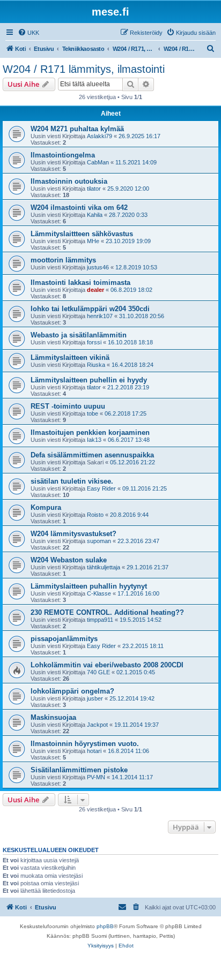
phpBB (105, 926)
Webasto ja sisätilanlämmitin (79, 335)
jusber (95, 698)
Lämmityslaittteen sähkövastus (82, 234)
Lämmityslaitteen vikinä (70, 357)
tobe (92, 413)
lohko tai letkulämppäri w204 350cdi (90, 309)
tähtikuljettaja (103, 567)
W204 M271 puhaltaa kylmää (77, 129)
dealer (95, 290)
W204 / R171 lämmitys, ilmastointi (84, 69)
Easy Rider (101, 488)
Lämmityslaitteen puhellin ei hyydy (89, 380)
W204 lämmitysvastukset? (73, 534)
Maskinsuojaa (53, 717)
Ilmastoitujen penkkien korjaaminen (90, 432)
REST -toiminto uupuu (68, 406)
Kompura (46, 507)
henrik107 (100, 316)
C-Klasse (99, 593)
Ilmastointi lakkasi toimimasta (80, 282)
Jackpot (97, 724)
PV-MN (96, 777)
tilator (94, 188)
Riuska (96, 365)
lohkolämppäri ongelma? (72, 691)
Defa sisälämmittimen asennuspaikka (92, 455)
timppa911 (100, 619)
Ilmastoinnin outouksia (69, 181)
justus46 (98, 267)
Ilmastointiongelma (63, 155)
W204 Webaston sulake (69, 560)
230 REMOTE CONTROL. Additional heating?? (107, 612)
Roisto (95, 514)
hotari (94, 751)
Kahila (94, 215)
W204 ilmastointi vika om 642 (79, 208)
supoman (99, 541)
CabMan (98, 162)
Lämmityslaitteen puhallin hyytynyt (89, 586)
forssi (94, 342)
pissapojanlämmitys (64, 639)
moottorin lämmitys (63, 260)
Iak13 (94, 439)
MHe (93, 241)
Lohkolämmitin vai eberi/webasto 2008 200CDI (107, 665)
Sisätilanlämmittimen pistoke (79, 770)
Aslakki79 (99, 136)
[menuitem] (28, 32)
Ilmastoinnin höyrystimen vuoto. (85, 744)
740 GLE (98, 672)
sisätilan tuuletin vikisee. (72, 481)
